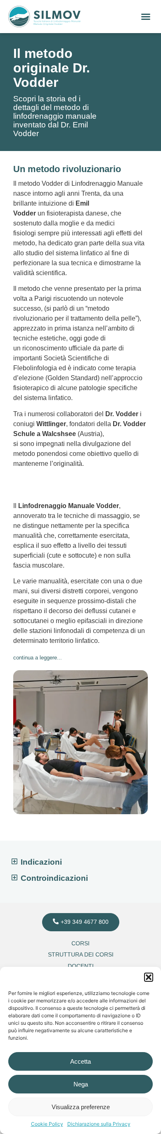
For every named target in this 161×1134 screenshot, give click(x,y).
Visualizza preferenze (81, 1106)
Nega (80, 1084)
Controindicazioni (54, 878)
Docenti (81, 966)
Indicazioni (41, 862)
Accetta (80, 1061)
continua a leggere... (37, 658)
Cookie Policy (47, 1124)
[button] (148, 977)
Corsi (80, 943)
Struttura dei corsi (81, 954)
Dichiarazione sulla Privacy (98, 1124)
